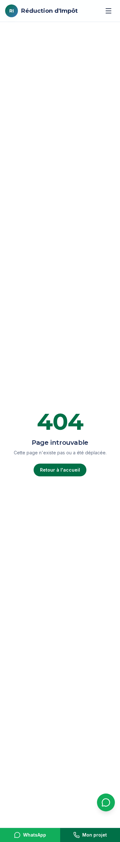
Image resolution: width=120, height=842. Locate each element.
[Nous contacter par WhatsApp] (106, 802)
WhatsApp (34, 835)
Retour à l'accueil (60, 470)
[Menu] (108, 10)
